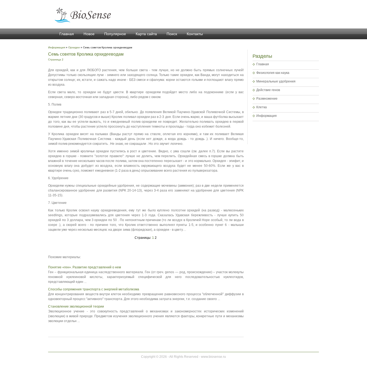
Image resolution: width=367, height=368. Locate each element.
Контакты (195, 34)
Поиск (172, 34)
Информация (266, 116)
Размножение (267, 98)
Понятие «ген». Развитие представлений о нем (84, 267)
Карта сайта (146, 34)
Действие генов (268, 90)
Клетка (261, 107)
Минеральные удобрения (276, 81)
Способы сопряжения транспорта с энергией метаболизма (93, 289)
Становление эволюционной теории (76, 306)
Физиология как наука (272, 73)
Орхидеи (74, 47)
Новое (89, 34)
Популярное (115, 34)
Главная (66, 34)
